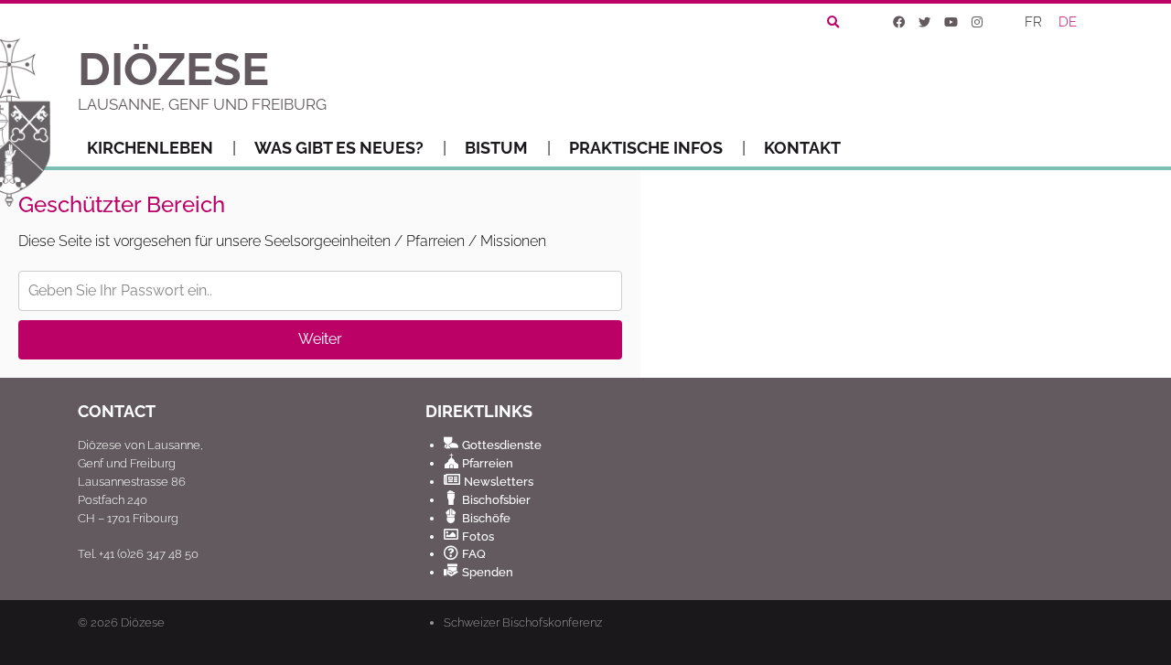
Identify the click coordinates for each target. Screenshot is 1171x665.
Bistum (496, 147)
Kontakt (802, 147)
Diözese (143, 622)
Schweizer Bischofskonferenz (523, 622)
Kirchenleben (150, 147)
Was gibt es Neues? (339, 147)
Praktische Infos (646, 147)
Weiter (320, 339)
